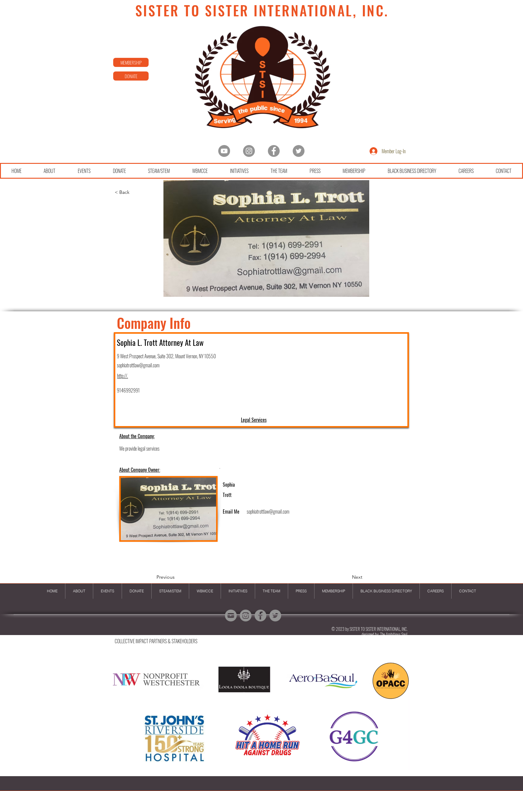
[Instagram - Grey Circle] (249, 151)
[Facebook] (274, 151)
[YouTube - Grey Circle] (224, 151)
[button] (261, 714)
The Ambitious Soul (393, 634)
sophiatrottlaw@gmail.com (138, 365)
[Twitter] (298, 151)
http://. (122, 375)
